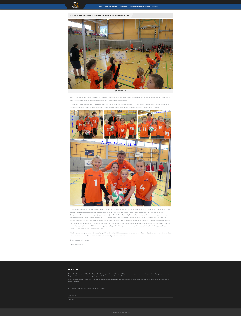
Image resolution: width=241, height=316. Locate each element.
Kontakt (71, 299)
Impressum (72, 295)
